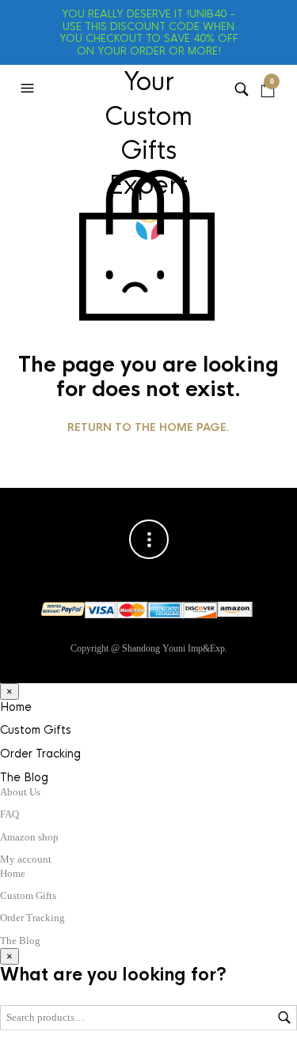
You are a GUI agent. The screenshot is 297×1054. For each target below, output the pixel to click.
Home (16, 707)
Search (284, 1017)
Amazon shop (29, 837)
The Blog (24, 777)
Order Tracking (40, 753)
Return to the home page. (148, 427)
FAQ (9, 814)
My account (25, 859)
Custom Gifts (35, 730)
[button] (29, 88)
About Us (20, 792)
